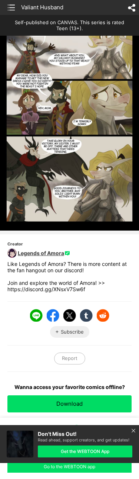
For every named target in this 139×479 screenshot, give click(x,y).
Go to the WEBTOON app (69, 466)
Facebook (53, 315)
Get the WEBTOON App (85, 451)
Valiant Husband (42, 7)
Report (69, 358)
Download (69, 403)
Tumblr (86, 315)
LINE (36, 315)
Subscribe (72, 332)
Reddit (103, 315)
